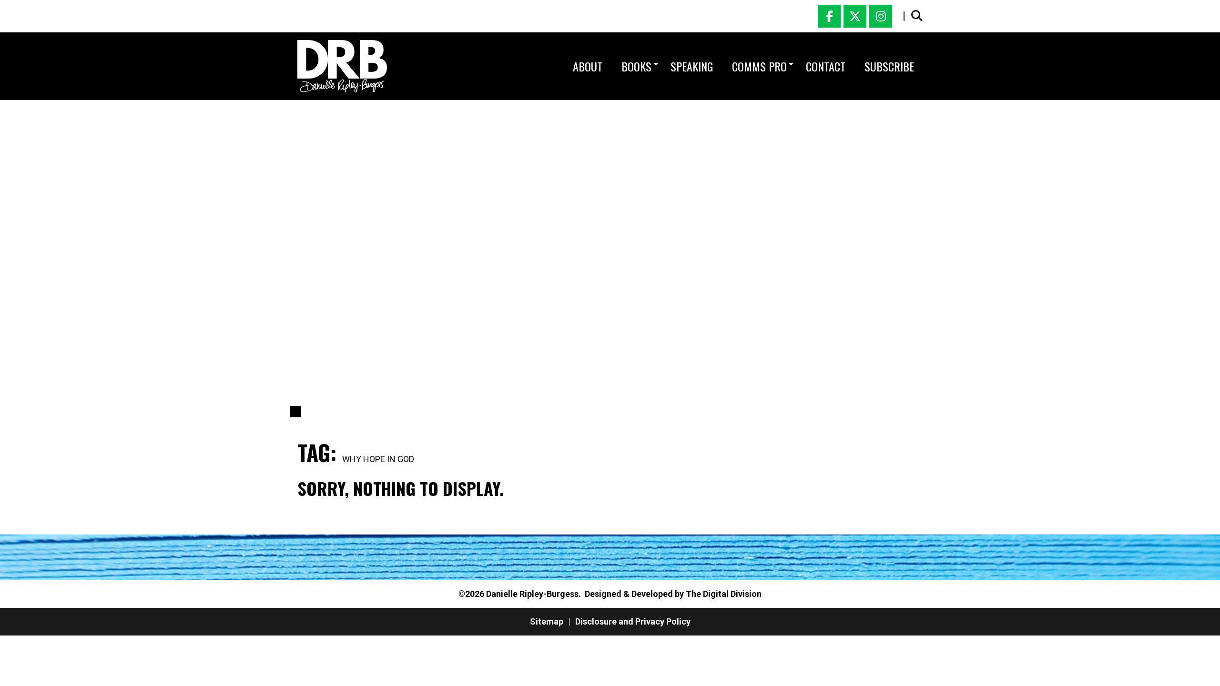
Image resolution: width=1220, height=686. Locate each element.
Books (636, 66)
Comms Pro (759, 66)
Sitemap (546, 621)
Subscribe (889, 66)
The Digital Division (724, 594)
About (587, 66)
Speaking (692, 66)
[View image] (342, 66)
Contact (825, 66)
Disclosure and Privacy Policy (633, 621)
